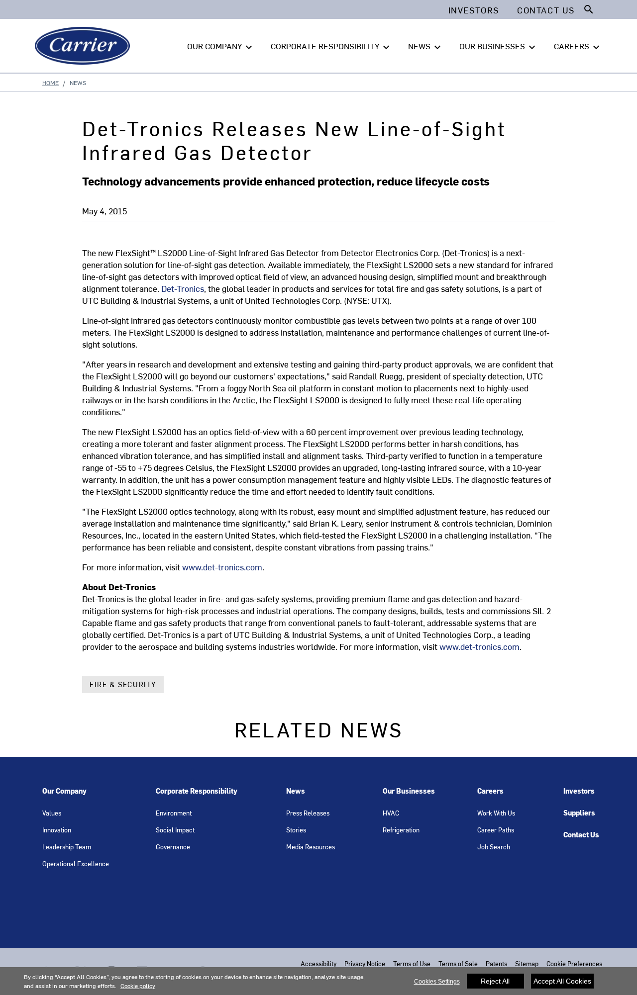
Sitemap (526, 963)
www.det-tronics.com (222, 566)
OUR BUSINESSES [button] (498, 46)
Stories (296, 829)
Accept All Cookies (562, 981)
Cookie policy (137, 986)
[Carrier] (84, 46)
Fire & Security (123, 684)
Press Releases (307, 813)
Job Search (493, 846)
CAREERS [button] (578, 46)
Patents (496, 963)
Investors (579, 791)
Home (50, 83)
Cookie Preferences (574, 963)
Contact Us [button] (546, 9)
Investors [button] (473, 9)
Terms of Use (411, 963)
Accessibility (318, 963)
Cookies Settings (437, 981)
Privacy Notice (364, 963)
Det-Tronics (182, 288)
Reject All (495, 981)
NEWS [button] (425, 46)
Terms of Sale (458, 963)
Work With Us (496, 813)
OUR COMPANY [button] (221, 46)
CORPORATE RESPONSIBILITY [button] (331, 46)
